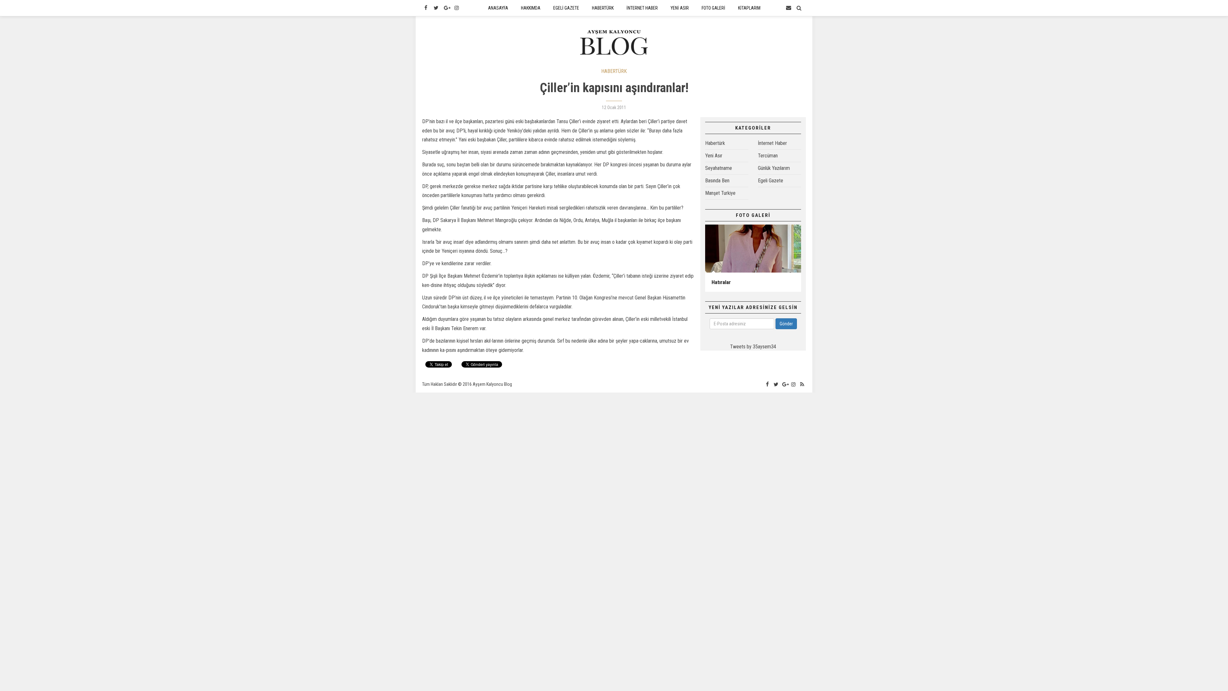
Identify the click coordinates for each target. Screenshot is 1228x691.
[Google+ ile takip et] (446, 8)
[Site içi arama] (799, 8)
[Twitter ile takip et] (435, 8)
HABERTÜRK (614, 71)
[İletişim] (788, 8)
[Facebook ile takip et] (425, 8)
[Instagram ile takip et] (456, 8)
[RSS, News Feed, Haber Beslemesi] (802, 384)
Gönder (786, 323)
